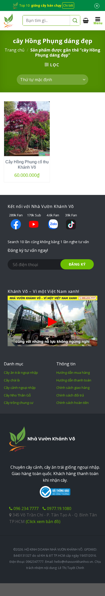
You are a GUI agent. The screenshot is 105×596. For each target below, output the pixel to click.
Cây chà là (12, 380)
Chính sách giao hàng (72, 387)
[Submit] (75, 21)
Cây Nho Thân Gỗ (17, 395)
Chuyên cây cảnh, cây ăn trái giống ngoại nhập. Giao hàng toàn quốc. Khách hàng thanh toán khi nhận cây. (55, 473)
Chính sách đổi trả (70, 395)
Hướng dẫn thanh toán (73, 380)
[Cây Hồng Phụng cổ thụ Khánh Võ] (27, 128)
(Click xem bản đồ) (43, 521)
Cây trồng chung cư (18, 402)
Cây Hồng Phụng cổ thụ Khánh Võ (27, 164)
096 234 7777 (25, 508)
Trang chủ (14, 50)
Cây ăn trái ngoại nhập (21, 372)
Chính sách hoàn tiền (72, 402)
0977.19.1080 (58, 508)
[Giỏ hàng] (86, 20)
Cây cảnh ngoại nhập (20, 387)
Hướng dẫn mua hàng (73, 372)
